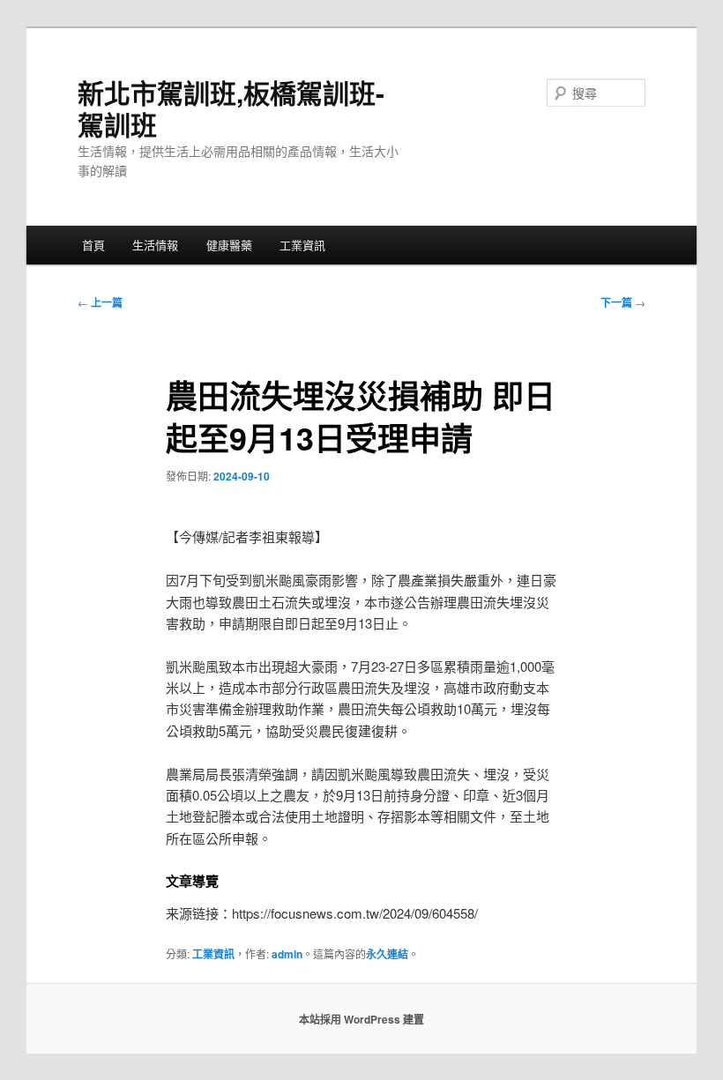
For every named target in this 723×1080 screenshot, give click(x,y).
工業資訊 (302, 244)
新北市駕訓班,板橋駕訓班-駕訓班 (231, 108)
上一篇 (100, 302)
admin (287, 954)
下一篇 (622, 302)
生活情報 (155, 244)
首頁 (93, 244)
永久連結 (387, 954)
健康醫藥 (229, 244)
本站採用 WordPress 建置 (361, 1019)
